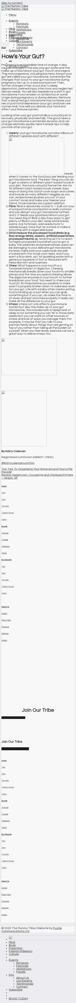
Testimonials (24, 44)
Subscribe (16, 50)
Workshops (23, 29)
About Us (5, 607)
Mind (12, 28)
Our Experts (24, 41)
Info (11, 974)
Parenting (15, 34)
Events (13, 20)
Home (4, 486)
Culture (14, 40)
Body (12, 31)
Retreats (22, 23)
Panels (20, 32)
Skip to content (12, 2)
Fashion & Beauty (20, 37)
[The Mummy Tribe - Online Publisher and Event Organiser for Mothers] (14, 7)
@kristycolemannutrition (17, 463)
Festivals (22, 26)
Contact (22, 47)
